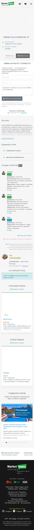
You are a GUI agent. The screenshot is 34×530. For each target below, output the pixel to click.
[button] (1, 333)
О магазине (22, 492)
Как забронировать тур (12, 503)
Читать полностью (7, 138)
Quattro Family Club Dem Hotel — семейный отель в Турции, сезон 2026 (15, 427)
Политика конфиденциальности (18, 501)
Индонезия (8, 44)
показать (24, 113)
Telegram (19, 511)
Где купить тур (12, 492)
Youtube (29, 511)
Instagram (8, 511)
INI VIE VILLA (7, 319)
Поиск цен (10, 55)
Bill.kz (14, 519)
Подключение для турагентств (17, 494)
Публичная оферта (17, 499)
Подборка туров (13, 489)
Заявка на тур (23, 55)
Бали (14, 44)
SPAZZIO (6, 373)
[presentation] (4, 20)
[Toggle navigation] (31, 4)
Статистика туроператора (18, 496)
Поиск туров (9, 487)
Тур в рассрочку (25, 503)
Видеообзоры (23, 489)
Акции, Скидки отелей (21, 487)
